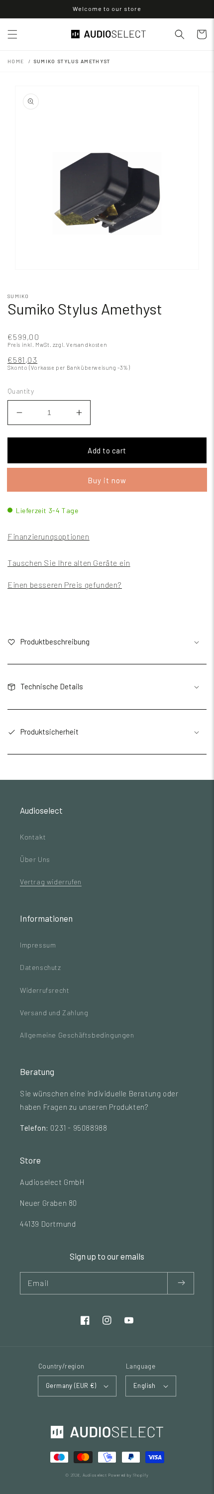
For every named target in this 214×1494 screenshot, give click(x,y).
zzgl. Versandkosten (80, 344)
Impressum (38, 945)
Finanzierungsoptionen (48, 536)
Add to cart (107, 450)
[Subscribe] (181, 1283)
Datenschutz (40, 967)
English (144, 1385)
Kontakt (33, 837)
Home (15, 61)
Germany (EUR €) (71, 1385)
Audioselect (95, 1475)
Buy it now (107, 480)
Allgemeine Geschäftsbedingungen (77, 1035)
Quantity (20, 391)
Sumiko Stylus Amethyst (71, 61)
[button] (12, 34)
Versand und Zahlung (54, 1012)
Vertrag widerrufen (51, 881)
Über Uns (35, 859)
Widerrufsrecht (44, 990)
